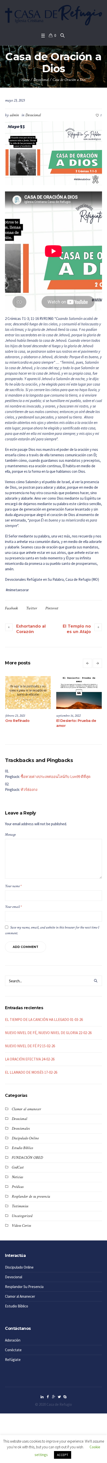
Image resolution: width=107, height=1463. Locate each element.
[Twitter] (59, 1396)
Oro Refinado (62, 720)
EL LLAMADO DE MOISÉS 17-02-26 (31, 1072)
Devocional (41, 79)
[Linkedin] (42, 1396)
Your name (13, 886)
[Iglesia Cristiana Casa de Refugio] (53, 15)
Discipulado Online (25, 1138)
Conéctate (13, 1349)
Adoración (12, 1340)
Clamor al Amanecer (20, 1296)
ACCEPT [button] (62, 1455)
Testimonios (20, 1206)
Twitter (31, 608)
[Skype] (64, 1396)
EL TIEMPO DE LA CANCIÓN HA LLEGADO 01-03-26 (44, 1019)
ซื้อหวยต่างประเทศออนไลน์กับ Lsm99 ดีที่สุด (56, 776)
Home (25, 79)
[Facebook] (47, 1396)
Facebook (11, 608)
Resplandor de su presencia (31, 1196)
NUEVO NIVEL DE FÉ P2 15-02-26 (30, 1046)
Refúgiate (13, 1359)
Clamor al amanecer (26, 1109)
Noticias (17, 1177)
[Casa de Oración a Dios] (53, 152)
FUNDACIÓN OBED (27, 1157)
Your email (13, 906)
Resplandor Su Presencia (24, 1286)
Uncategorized (22, 1216)
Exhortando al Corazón (31, 629)
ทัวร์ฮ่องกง (29, 789)
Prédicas (17, 1186)
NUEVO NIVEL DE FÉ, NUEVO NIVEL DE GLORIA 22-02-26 (48, 1032)
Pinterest (51, 608)
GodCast (18, 1167)
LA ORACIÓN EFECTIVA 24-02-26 (29, 1059)
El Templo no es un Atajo (77, 629)
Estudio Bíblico (22, 1148)
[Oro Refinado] (72, 692)
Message (10, 834)
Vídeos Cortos (21, 1225)
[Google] (53, 1396)
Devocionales (21, 1128)
